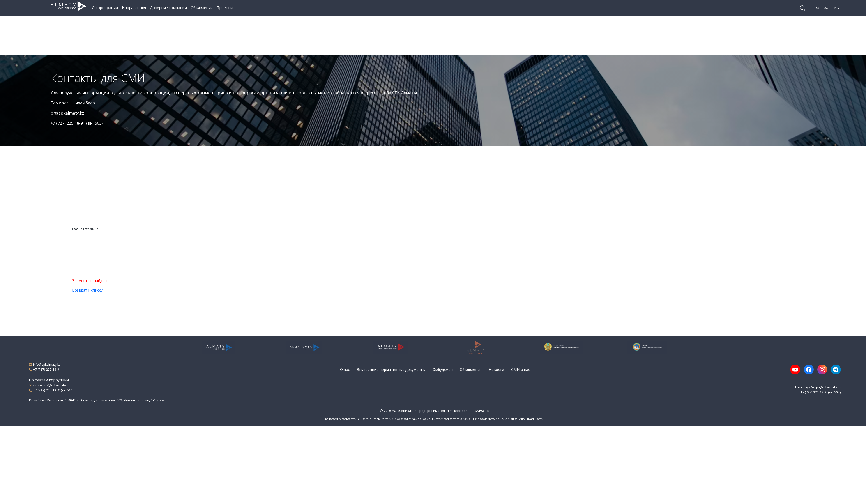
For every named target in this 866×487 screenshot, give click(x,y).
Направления (134, 7)
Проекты (224, 7)
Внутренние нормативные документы (391, 369)
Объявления (201, 7)
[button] (802, 8)
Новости (496, 369)
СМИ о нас (520, 369)
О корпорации (105, 7)
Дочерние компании (168, 7)
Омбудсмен (443, 369)
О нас (345, 369)
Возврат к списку (87, 290)
